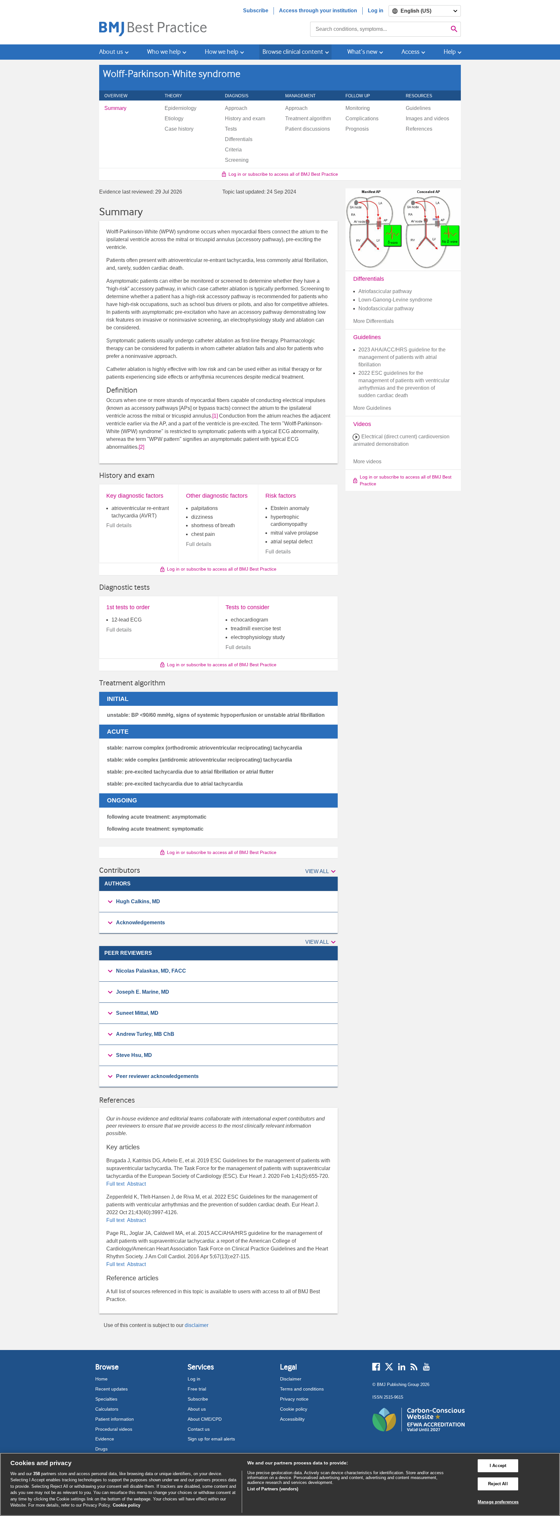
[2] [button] (141, 447)
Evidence (104, 1438)
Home (101, 1378)
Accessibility (292, 1419)
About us (197, 1409)
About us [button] (111, 51)
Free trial (197, 1389)
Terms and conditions (302, 1389)
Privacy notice (294, 1399)
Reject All (498, 1483)
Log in (375, 10)
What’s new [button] (362, 51)
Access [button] (410, 51)
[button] (321, 871)
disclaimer (196, 1325)
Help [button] (450, 51)
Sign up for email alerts (211, 1438)
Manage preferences (498, 1501)
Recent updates (111, 1389)
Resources (422, 95)
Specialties (106, 1399)
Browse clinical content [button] (292, 51)
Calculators (106, 1409)
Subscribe (255, 10)
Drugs (101, 1448)
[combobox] (379, 29)
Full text (116, 1184)
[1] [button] (215, 416)
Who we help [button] (164, 51)
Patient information (114, 1419)
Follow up (361, 95)
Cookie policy (293, 1409)
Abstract (136, 1184)
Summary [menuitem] (115, 108)
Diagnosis (240, 95)
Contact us (199, 1429)
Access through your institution (318, 10)
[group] (218, 901)
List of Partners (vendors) (272, 1488)
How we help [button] (221, 51)
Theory (177, 95)
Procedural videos (113, 1429)
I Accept (498, 1465)
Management (304, 95)
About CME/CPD (205, 1419)
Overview (119, 95)
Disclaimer (290, 1378)
